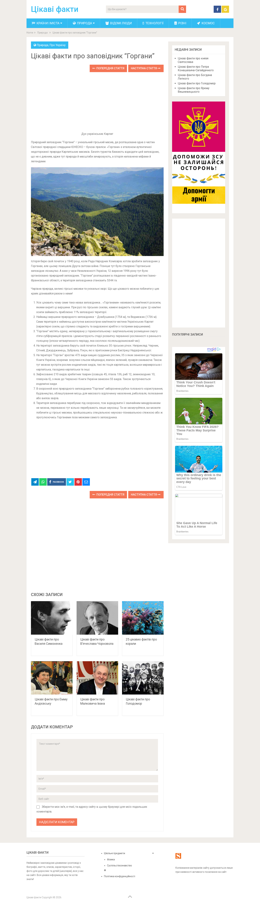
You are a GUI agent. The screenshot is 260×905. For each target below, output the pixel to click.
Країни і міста (47, 23)
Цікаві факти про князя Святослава (193, 60)
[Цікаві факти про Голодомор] (143, 678)
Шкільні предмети (114, 853)
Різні (182, 23)
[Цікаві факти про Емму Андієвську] (52, 678)
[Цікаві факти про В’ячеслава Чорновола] (97, 618)
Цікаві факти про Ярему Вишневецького (193, 89)
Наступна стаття (144, 68)
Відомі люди (120, 23)
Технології (154, 23)
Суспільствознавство (119, 865)
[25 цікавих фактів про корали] (143, 618)
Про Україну (58, 45)
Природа (84, 23)
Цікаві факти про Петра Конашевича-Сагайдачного (196, 68)
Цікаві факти (54, 9)
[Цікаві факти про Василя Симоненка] (52, 618)
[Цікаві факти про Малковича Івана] (97, 678)
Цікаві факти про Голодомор (197, 83)
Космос (208, 23)
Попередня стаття (110, 68)
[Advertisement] (97, 102)
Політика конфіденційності (119, 876)
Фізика (111, 859)
